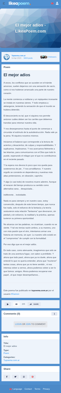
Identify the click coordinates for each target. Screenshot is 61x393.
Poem (6, 353)
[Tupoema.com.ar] (7, 57)
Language (17, 389)
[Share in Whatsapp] (24, 377)
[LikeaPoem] (19, 3)
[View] (16, 304)
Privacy (46, 389)
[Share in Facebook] (7, 377)
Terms (37, 389)
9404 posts (28, 58)
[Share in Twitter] (15, 377)
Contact (28, 389)
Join (28, 324)
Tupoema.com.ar (19, 56)
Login (18, 324)
